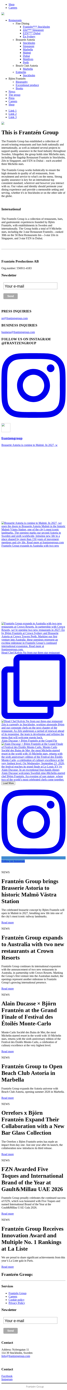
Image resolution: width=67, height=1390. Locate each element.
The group (14, 94)
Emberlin (21, 72)
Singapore (28, 46)
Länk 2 (13, 113)
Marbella (28, 49)
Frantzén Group (17, 1293)
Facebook (7, 1376)
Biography (22, 81)
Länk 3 (13, 117)
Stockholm (29, 42)
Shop (11, 4)
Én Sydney (29, 36)
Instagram (7, 1379)
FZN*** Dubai (31, 33)
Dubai (26, 55)
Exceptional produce (27, 85)
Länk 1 (13, 110)
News (12, 91)
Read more (7, 922)
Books (19, 88)
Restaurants (15, 20)
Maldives (28, 59)
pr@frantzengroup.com (14, 318)
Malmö (27, 52)
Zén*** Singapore (33, 30)
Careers (13, 7)
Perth (26, 62)
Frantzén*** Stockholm (36, 26)
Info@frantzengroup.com (15, 1356)
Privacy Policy (17, 1302)
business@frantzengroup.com (18, 332)
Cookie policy (16, 1299)
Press (11, 98)
